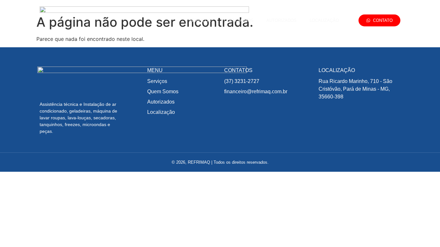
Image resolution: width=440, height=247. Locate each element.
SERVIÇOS (200, 20)
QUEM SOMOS (238, 20)
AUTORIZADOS (281, 20)
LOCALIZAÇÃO (324, 20)
